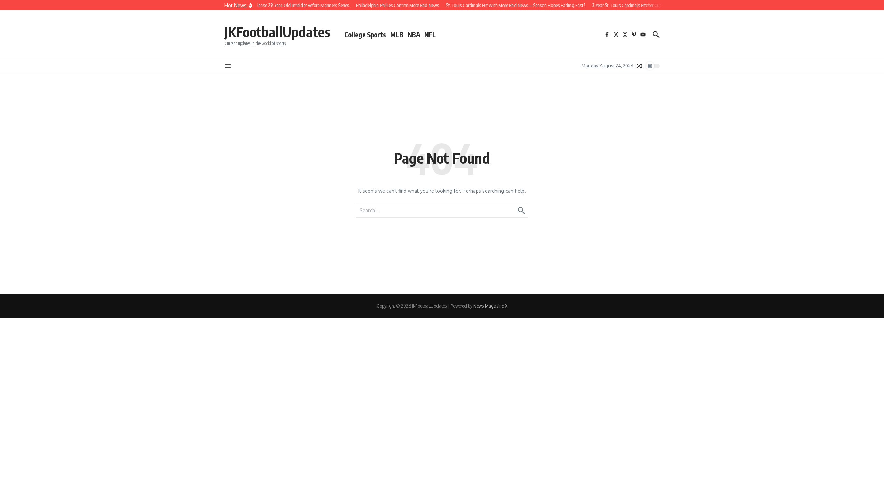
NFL (430, 34)
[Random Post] (639, 66)
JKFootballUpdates (277, 31)
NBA (413, 34)
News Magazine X (490, 306)
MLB (396, 34)
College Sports (365, 34)
